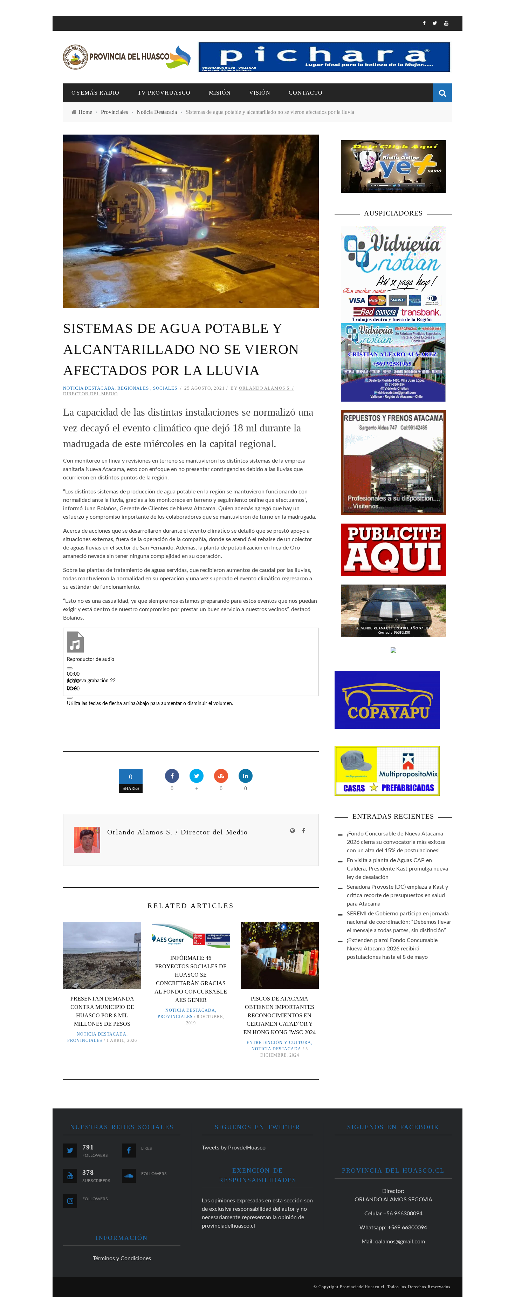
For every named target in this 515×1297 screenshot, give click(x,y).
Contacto (77, 119)
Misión (220, 93)
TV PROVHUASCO (86, 75)
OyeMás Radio (84, 61)
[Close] (63, 26)
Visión (72, 104)
